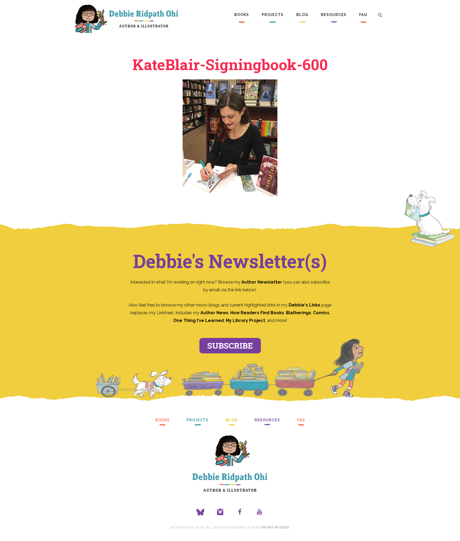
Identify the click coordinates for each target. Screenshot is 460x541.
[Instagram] (220, 512)
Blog (302, 15)
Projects (273, 15)
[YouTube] (260, 512)
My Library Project (245, 320)
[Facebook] (240, 512)
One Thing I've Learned (198, 320)
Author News (214, 312)
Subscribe (230, 345)
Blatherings (298, 312)
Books (241, 15)
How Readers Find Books (257, 312)
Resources (333, 15)
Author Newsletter (262, 282)
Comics (321, 312)
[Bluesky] (200, 512)
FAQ (363, 15)
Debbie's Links (304, 305)
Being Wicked (275, 527)
